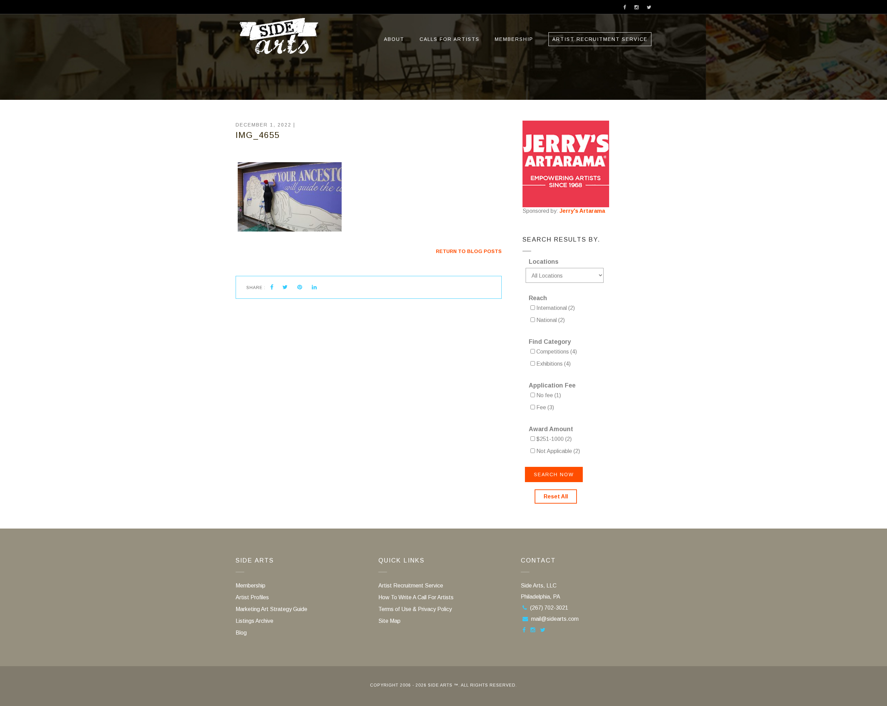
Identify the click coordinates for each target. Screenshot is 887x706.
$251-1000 (553, 439)
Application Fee (552, 385)
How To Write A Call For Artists (416, 597)
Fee (544, 407)
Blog (241, 633)
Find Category (550, 341)
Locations (544, 261)
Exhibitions (553, 364)
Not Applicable (557, 451)
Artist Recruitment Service (600, 39)
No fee (548, 395)
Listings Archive (254, 621)
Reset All (556, 496)
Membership (514, 39)
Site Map (389, 621)
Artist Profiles (252, 597)
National (550, 320)
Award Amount (551, 429)
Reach (538, 298)
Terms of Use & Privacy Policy (415, 609)
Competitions (556, 352)
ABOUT (394, 39)
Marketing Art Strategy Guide (271, 609)
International (555, 308)
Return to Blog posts (469, 251)
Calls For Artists (450, 39)
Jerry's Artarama (582, 211)
